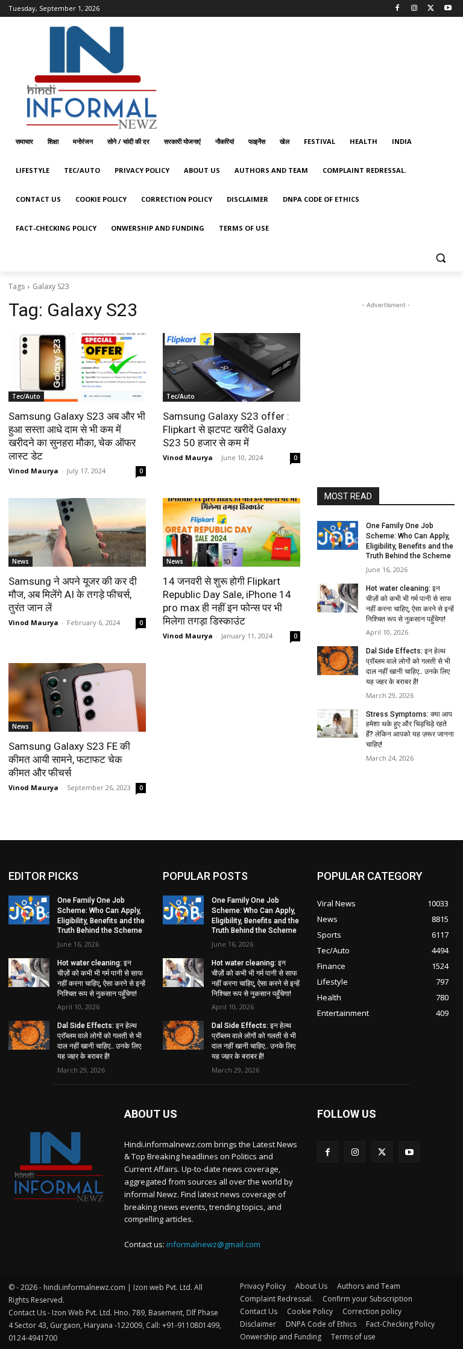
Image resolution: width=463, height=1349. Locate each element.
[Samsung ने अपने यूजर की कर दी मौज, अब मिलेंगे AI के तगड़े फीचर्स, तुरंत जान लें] (77, 532)
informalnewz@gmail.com (213, 1244)
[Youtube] (448, 9)
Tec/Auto (26, 396)
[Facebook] (398, 9)
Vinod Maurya (33, 470)
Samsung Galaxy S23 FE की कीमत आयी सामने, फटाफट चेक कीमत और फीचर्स (69, 759)
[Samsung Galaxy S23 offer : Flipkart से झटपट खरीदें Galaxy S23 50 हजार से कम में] (231, 367)
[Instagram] (414, 9)
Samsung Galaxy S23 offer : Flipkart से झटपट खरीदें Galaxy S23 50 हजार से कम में (226, 429)
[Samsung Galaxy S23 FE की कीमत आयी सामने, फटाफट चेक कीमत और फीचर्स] (77, 697)
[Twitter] (431, 9)
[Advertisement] (313, 74)
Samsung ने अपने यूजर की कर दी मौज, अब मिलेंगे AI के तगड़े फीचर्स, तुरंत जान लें (72, 594)
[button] (440, 257)
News (20, 561)
